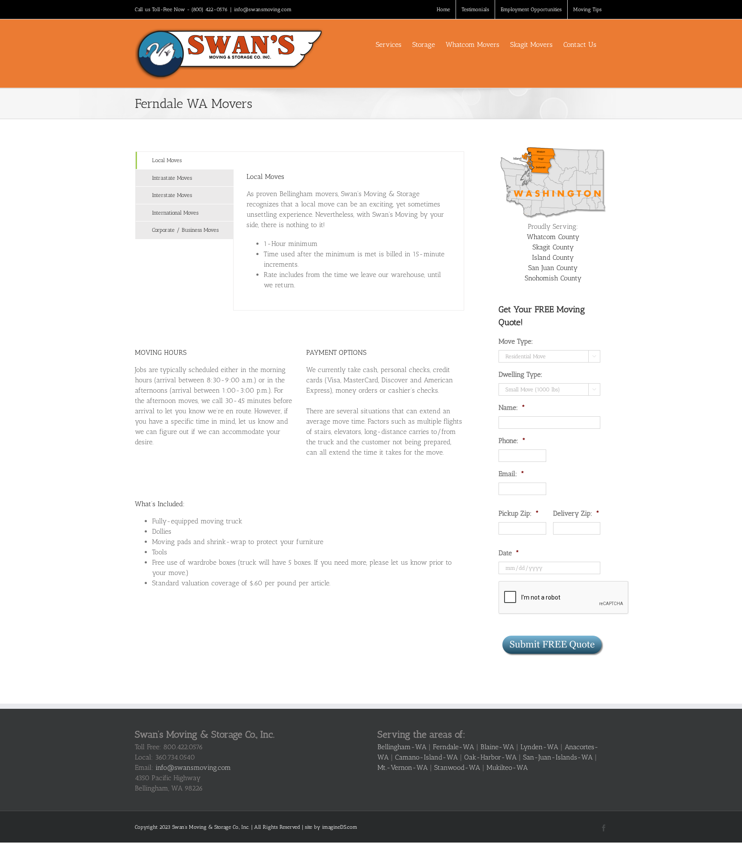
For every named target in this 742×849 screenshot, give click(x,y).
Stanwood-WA (457, 767)
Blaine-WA (497, 747)
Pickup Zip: (519, 513)
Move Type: (516, 341)
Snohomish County (553, 278)
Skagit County (553, 247)
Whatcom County (553, 237)
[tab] (185, 160)
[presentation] (564, 598)
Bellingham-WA (401, 747)
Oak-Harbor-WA (490, 757)
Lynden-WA (539, 747)
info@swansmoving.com (263, 9)
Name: (512, 407)
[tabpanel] (348, 231)
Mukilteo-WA (507, 767)
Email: (511, 474)
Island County (553, 257)
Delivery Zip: (576, 513)
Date (509, 553)
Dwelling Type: (520, 374)
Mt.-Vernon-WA (402, 767)
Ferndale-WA (453, 747)
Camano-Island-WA (426, 757)
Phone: (512, 441)
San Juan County (553, 268)
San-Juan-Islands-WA (558, 757)
